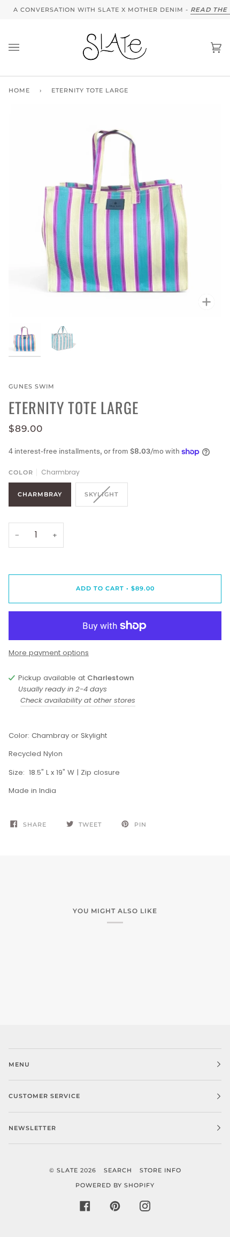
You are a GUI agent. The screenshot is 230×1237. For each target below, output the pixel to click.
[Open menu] (25, 47)
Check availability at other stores (77, 700)
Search (118, 1170)
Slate (67, 1170)
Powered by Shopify (115, 1185)
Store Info (160, 1170)
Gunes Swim (32, 386)
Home (19, 90)
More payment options (49, 653)
